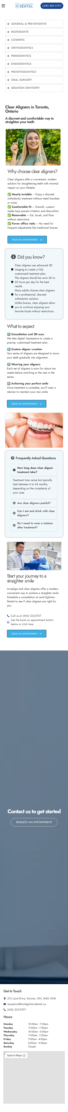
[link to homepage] (24, 6)
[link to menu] (6, 6)
